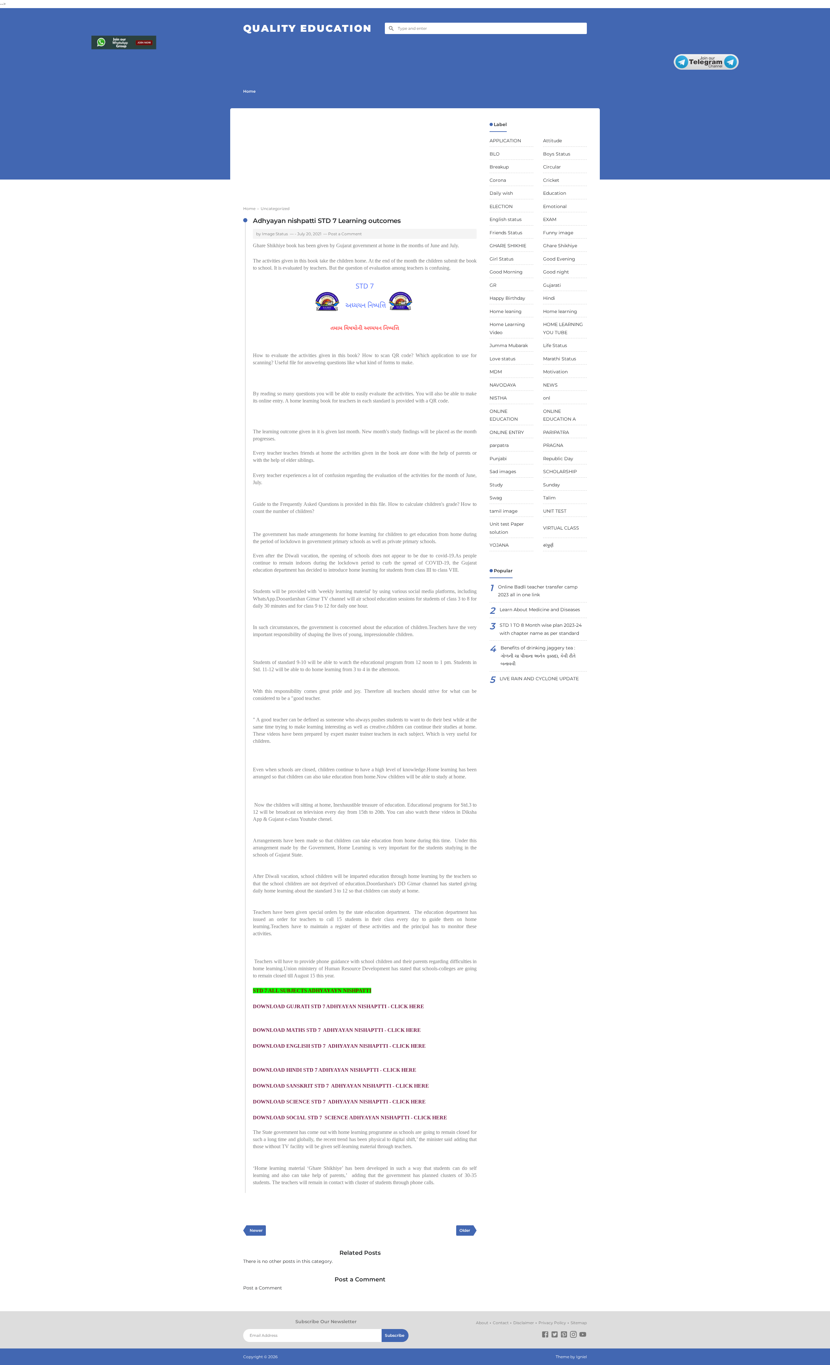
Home (249, 91)
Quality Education (307, 28)
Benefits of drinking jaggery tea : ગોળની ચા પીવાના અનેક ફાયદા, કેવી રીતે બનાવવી (538, 656)
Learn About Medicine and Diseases (540, 609)
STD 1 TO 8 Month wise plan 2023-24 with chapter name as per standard (541, 629)
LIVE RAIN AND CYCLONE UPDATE (539, 679)
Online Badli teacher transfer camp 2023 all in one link (537, 591)
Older (464, 1230)
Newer (256, 1230)
